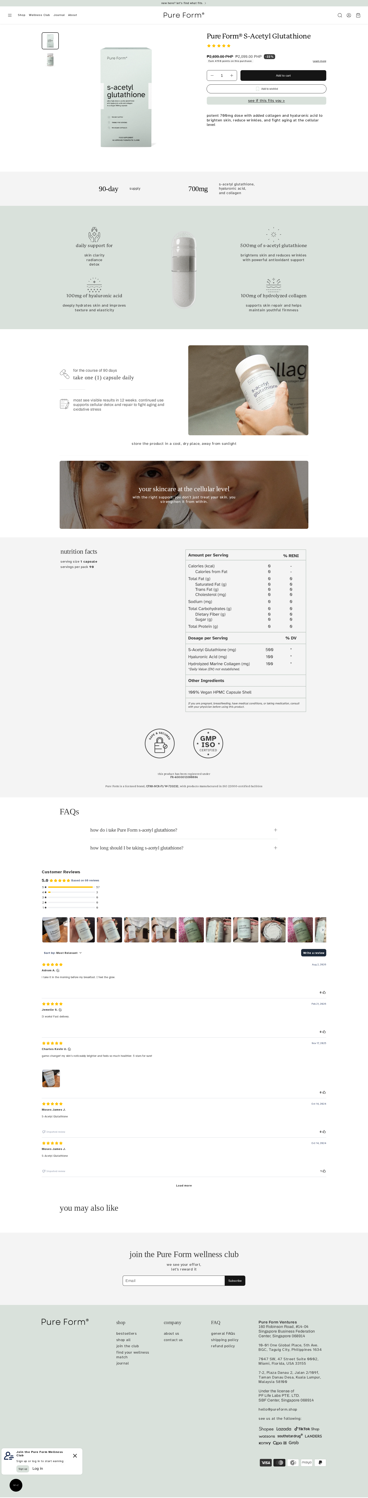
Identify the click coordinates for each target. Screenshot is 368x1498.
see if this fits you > (266, 100)
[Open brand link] (160, 743)
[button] (10, 15)
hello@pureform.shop (278, 1409)
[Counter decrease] (212, 75)
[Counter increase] (232, 75)
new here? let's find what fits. (182, 3)
